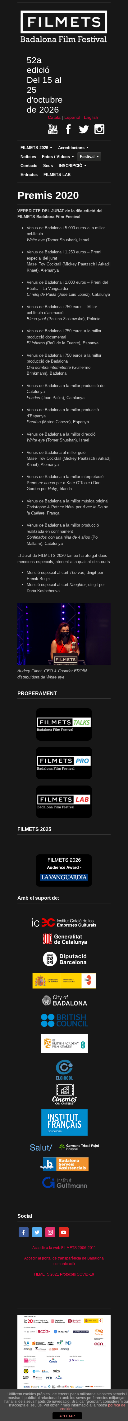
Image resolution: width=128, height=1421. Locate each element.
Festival (87, 156)
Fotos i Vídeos (56, 156)
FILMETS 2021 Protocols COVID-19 (64, 1274)
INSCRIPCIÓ (70, 165)
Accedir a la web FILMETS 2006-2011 (64, 1248)
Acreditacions (71, 147)
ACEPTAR (67, 1416)
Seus (48, 165)
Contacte (29, 165)
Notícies (28, 156)
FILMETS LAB (57, 174)
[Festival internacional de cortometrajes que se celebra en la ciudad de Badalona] (64, 44)
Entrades (29, 174)
